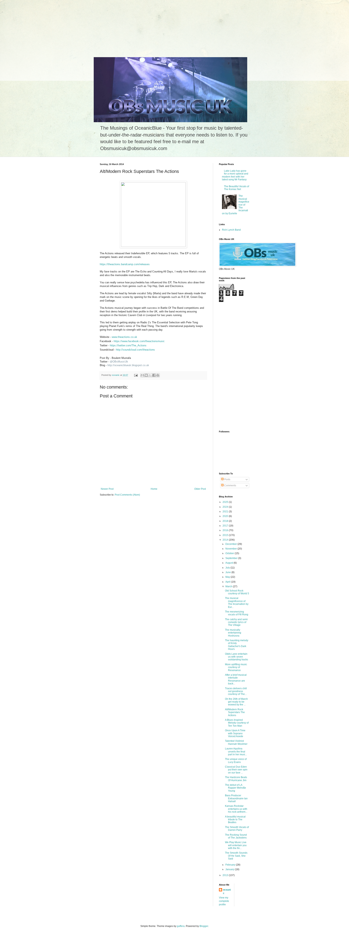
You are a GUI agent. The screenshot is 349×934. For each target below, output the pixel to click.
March (229, 586)
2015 (226, 535)
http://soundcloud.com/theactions (135, 349)
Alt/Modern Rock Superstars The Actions (235, 712)
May (228, 577)
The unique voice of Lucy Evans (236, 760)
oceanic (227, 891)
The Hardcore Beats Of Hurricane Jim (236, 779)
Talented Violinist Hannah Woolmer (236, 742)
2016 (226, 530)
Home (154, 488)
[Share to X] (150, 375)
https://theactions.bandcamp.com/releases (125, 264)
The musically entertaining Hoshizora (233, 632)
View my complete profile (224, 901)
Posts (227, 479)
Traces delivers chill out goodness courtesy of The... (236, 691)
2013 (226, 875)
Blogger (204, 926)
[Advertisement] (30, 25)
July (227, 567)
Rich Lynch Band (231, 229)
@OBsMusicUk (119, 361)
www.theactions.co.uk (124, 336)
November (231, 548)
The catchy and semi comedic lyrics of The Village (236, 622)
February (230, 864)
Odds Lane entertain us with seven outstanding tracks (236, 656)
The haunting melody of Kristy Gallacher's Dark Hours (236, 644)
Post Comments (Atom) (127, 494)
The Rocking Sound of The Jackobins (236, 836)
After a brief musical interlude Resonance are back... (236, 679)
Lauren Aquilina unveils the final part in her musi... (236, 751)
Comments (230, 485)
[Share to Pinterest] (158, 375)
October (230, 553)
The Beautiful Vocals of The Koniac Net (236, 188)
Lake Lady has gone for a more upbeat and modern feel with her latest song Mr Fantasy (235, 175)
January (230, 869)
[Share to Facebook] (154, 375)
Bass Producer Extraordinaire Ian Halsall (236, 798)
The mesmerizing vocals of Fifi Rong (236, 613)
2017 (226, 525)
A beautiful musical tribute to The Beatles (235, 819)
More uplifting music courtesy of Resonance (236, 667)
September (231, 558)
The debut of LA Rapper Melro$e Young (235, 788)
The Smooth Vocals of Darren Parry (237, 828)
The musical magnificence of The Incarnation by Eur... (236, 602)
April (228, 581)
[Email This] (142, 375)
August (229, 562)
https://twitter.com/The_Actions (128, 345)
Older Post (200, 488)
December (231, 544)
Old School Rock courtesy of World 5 (237, 592)
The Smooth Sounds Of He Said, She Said (236, 855)
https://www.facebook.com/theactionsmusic (139, 341)
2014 (226, 539)
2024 (226, 506)
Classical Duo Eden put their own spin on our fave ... (236, 769)
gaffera (181, 926)
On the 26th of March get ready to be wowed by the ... (236, 702)
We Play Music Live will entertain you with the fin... (236, 845)
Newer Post (107, 488)
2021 (226, 511)
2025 (226, 502)
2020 (226, 516)
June (228, 572)
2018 (226, 521)
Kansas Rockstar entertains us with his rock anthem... (236, 809)
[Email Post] (135, 375)
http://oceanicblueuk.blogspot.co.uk (128, 365)
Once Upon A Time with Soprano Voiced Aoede (235, 733)
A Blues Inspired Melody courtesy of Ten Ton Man (237, 723)
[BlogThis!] (146, 375)
